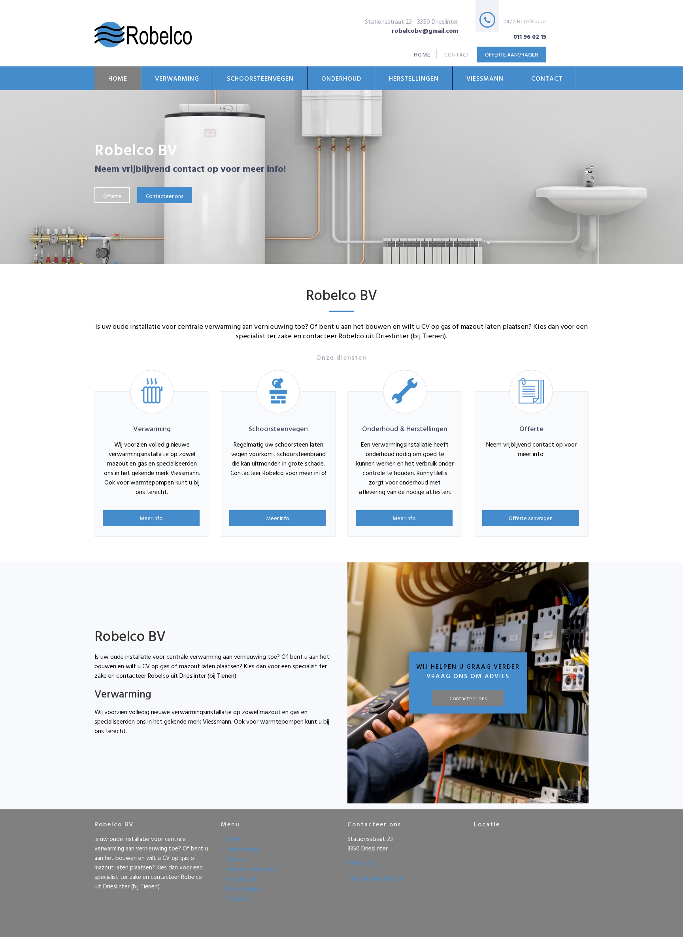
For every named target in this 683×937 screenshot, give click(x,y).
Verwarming (177, 78)
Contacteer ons (164, 196)
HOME (422, 54)
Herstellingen (414, 78)
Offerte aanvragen (531, 518)
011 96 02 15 (362, 863)
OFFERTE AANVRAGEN (511, 54)
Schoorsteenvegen (260, 78)
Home (117, 78)
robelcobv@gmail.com (375, 878)
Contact (546, 78)
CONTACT (457, 54)
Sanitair (236, 858)
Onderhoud (341, 78)
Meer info (151, 518)
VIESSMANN (485, 78)
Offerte (112, 196)
